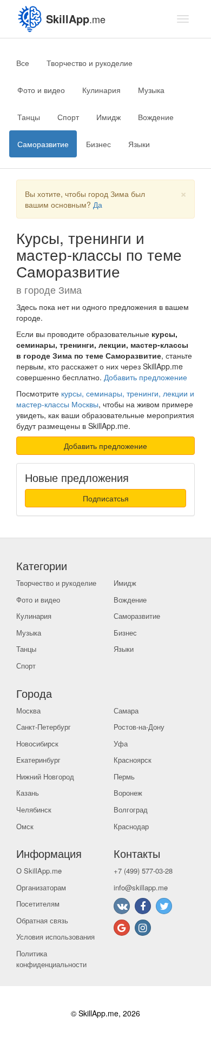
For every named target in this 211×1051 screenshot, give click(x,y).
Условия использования (55, 936)
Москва (28, 710)
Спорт (68, 116)
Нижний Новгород (45, 776)
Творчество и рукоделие (90, 62)
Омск (25, 826)
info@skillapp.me (141, 887)
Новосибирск (37, 743)
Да (97, 204)
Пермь (124, 776)
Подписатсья (106, 498)
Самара (126, 710)
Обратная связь (42, 920)
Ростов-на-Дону (139, 727)
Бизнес (98, 143)
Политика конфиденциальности (51, 959)
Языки (139, 143)
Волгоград (131, 809)
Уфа (121, 743)
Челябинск (33, 809)
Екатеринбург (38, 760)
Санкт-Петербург (43, 727)
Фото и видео (41, 89)
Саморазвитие (43, 143)
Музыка (151, 89)
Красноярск (132, 760)
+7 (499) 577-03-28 (143, 870)
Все (22, 62)
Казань (27, 793)
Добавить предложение (145, 377)
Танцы (28, 116)
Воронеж (128, 793)
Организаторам (41, 887)
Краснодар (131, 826)
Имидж (108, 116)
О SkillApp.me (39, 870)
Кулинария (101, 89)
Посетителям (38, 903)
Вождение (156, 116)
